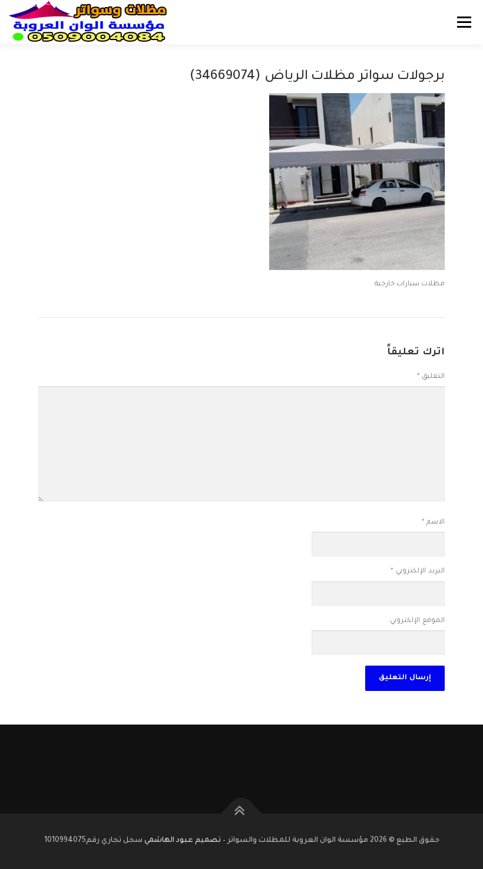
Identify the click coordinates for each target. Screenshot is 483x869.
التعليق (431, 377)
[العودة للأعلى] (242, 814)
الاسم (433, 522)
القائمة (464, 22)
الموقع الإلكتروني (417, 621)
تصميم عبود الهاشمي (182, 841)
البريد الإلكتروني (418, 571)
